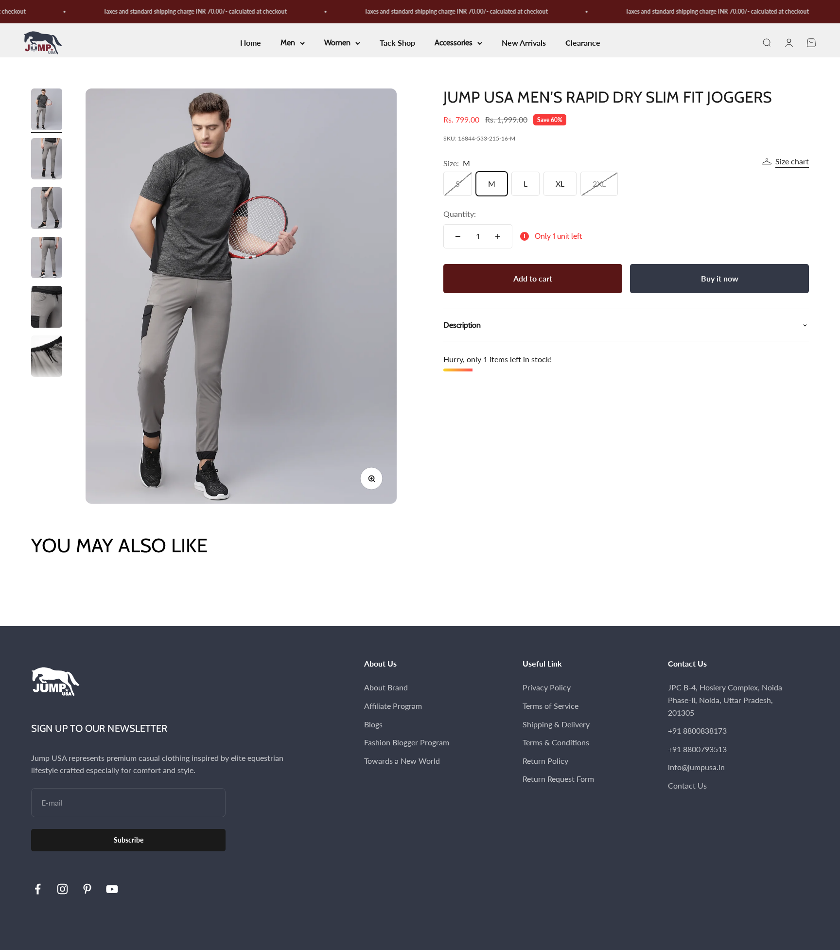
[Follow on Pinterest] (87, 889)
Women (337, 43)
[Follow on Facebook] (37, 889)
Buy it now (719, 278)
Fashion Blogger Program (406, 742)
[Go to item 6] (46, 357)
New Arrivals (524, 43)
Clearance (582, 43)
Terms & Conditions (556, 742)
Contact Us (687, 785)
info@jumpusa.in (696, 767)
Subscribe (128, 840)
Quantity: (459, 213)
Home (250, 43)
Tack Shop (397, 43)
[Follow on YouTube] (112, 889)
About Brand (386, 687)
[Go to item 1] (46, 110)
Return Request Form (558, 778)
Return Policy (545, 760)
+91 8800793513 (697, 749)
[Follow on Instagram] (62, 889)
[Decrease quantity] (458, 236)
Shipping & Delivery (556, 724)
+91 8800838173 (697, 730)
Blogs (373, 724)
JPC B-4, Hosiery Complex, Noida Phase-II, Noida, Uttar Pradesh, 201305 (725, 700)
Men (287, 43)
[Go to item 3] (46, 209)
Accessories (453, 43)
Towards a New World (402, 760)
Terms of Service (550, 705)
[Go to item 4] (46, 259)
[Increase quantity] (498, 236)
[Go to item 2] (46, 160)
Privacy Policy (547, 687)
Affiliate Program (393, 705)
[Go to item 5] (46, 308)
